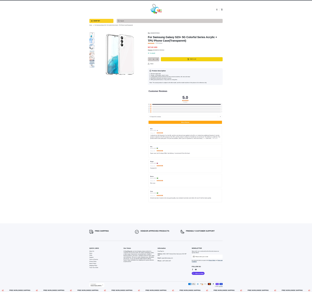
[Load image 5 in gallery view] (92, 59)
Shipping (150, 50)
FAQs (90, 255)
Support (91, 257)
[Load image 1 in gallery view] (92, 35)
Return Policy (92, 263)
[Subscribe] (221, 257)
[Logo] (156, 9)
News (90, 253)
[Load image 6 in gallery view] (92, 65)
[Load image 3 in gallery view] (92, 47)
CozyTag (221, 286)
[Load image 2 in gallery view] (92, 41)
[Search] (118, 21)
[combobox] (170, 21)
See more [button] (215, 138)
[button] (222, 9)
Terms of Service (93, 259)
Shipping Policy (93, 265)
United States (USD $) (96, 285)
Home (90, 25)
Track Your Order (93, 267)
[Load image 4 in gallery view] (92, 53)
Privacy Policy (92, 261)
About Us (91, 251)
